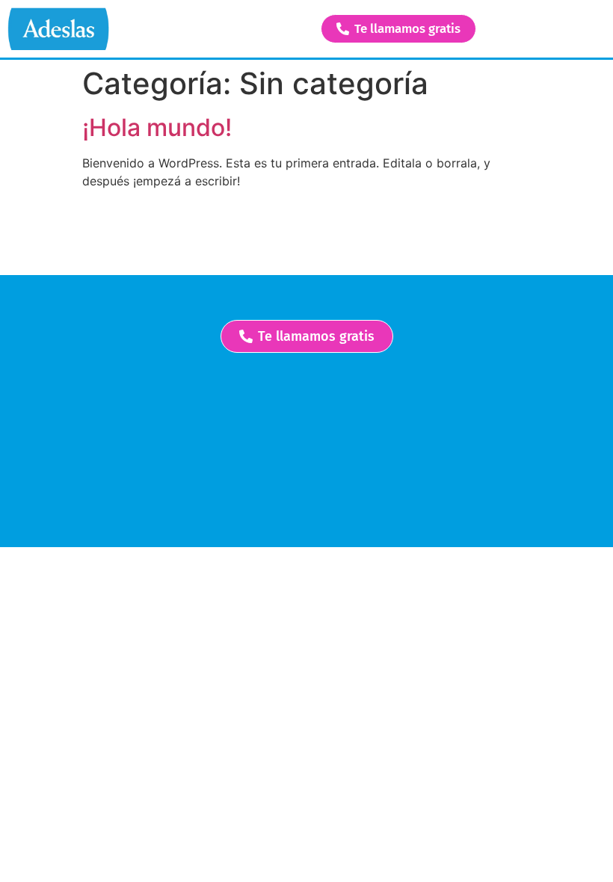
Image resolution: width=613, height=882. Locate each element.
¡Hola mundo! (157, 127)
